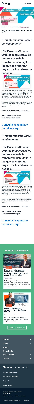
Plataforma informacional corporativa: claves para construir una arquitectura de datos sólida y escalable (16, 272)
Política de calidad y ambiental (10, 372)
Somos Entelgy (8, 351)
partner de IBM (27, 92)
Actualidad (5, 27)
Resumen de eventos (14, 27)
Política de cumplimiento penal (10, 376)
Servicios (6, 340)
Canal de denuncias (7, 385)
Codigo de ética (6, 380)
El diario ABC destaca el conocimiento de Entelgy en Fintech (15, 310)
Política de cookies (7, 396)
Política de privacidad (20, 396)
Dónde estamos (8, 355)
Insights (5, 347)
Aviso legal (26, 400)
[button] (17, 340)
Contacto (6, 358)
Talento (5, 343)
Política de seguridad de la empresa (11, 400)
